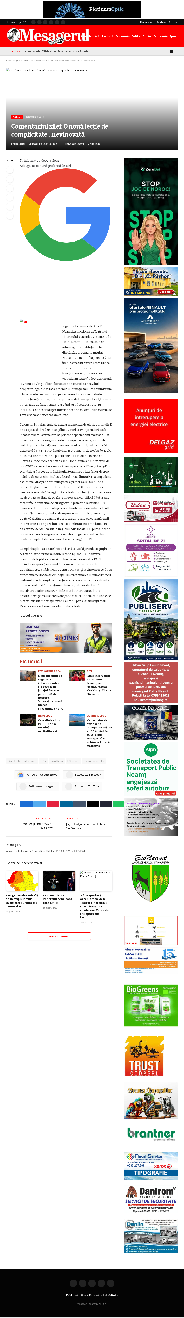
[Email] (9, 206)
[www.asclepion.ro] (151, 576)
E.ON (43, 761)
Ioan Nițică (57, 761)
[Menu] (171, 51)
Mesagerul (19, 143)
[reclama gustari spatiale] (151, 739)
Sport (173, 36)
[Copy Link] (9, 215)
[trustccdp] (144, 1075)
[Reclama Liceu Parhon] (151, 294)
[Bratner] (151, 1145)
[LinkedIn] (9, 188)
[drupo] (151, 944)
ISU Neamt (73, 761)
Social (147, 36)
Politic (136, 36)
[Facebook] (9, 169)
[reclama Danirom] (151, 1212)
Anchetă (107, 36)
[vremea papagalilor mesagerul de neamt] (151, 1100)
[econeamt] (151, 912)
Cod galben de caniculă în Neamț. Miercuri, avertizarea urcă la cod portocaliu (22, 901)
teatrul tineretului (94, 761)
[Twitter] (9, 179)
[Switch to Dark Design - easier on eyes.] (166, 51)
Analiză (94, 36)
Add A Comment (59, 936)
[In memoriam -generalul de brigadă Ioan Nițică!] (59, 881)
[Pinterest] (9, 197)
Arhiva (27, 60)
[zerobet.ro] (151, 264)
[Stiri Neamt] (48, 36)
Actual (82, 36)
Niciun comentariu (74, 143)
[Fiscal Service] (151, 1166)
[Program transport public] (151, 492)
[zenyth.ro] (151, 1005)
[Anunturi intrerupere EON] (151, 426)
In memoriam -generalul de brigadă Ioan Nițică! (57, 899)
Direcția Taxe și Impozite (22, 761)
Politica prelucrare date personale (92, 1294)
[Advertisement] (66, 292)
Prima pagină (13, 60)
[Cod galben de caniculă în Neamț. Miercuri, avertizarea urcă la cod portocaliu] (22, 881)
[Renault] (151, 392)
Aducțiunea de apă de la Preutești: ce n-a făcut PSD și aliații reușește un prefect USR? (57, 51)
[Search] (177, 51)
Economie (122, 36)
